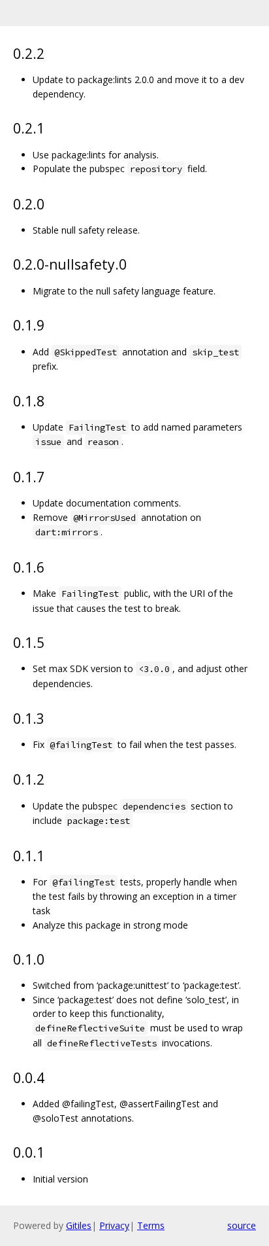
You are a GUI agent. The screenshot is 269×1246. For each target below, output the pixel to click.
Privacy (114, 1225)
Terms (151, 1225)
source (241, 1225)
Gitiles (78, 1225)
